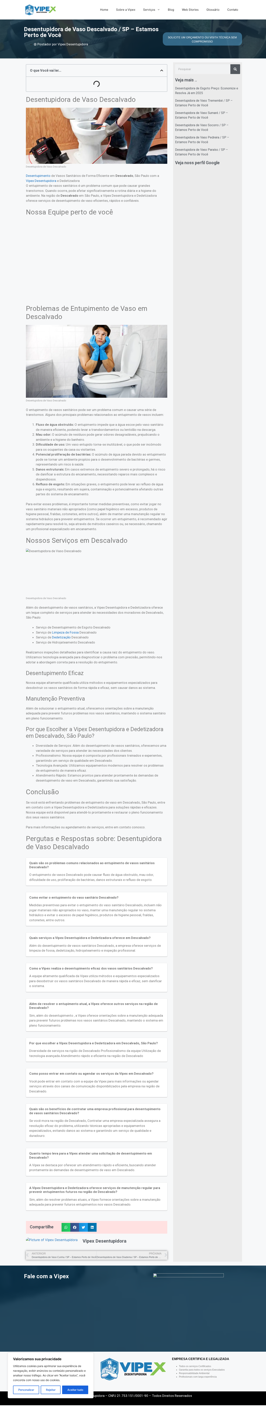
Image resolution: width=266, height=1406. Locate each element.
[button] (161, 70)
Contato (232, 9)
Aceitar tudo (75, 1389)
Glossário (212, 9)
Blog (171, 9)
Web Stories (190, 9)
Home (104, 9)
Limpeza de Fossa (65, 632)
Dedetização (61, 637)
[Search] (235, 69)
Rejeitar (50, 1389)
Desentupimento (38, 176)
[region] (50, 1375)
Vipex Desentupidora (41, 181)
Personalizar (26, 1389)
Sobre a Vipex (125, 9)
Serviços (149, 9)
